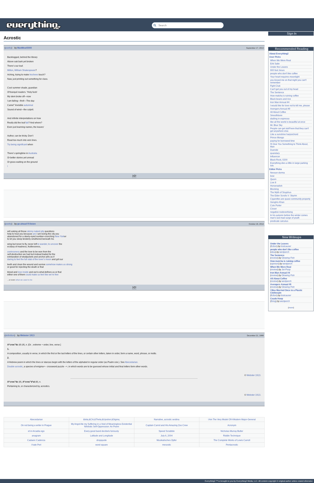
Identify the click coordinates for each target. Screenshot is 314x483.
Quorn (273, 179)
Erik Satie (275, 63)
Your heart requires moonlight (284, 77)
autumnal (28, 105)
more (291, 307)
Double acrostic (15, 366)
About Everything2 (279, 53)
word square (101, 445)
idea (273, 252)
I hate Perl (36, 445)
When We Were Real (280, 60)
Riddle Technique (232, 435)
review (274, 258)
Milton (10, 70)
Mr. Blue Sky (276, 125)
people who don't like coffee (284, 73)
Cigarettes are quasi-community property (290, 199)
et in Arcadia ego (36, 431)
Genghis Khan (277, 202)
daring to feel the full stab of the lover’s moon (29, 259)
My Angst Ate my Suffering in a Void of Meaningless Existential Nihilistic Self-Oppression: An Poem (101, 425)
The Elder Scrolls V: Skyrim (283, 195)
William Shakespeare (24, 70)
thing (273, 301)
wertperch (284, 252)
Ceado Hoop (276, 298)
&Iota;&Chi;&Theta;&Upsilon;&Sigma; (101, 419)
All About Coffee (278, 112)
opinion (274, 263)
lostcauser (286, 246)
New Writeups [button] (291, 237)
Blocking (274, 189)
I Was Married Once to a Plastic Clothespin (286, 291)
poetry (8, 48)
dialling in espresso (279, 118)
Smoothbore (276, 115)
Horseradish (276, 186)
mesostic (166, 445)
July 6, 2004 (167, 435)
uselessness (13, 251)
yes (34, 234)
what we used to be (24, 280)
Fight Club (275, 86)
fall (27, 122)
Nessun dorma (277, 172)
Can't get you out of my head (284, 89)
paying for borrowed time (282, 141)
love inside (23, 272)
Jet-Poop (286, 269)
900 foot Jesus (277, 70)
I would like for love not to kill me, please (290, 105)
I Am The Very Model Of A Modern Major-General (232, 419)
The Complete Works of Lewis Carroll (232, 440)
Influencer (275, 156)
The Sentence (277, 92)
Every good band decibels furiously (101, 431)
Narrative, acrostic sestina (166, 419)
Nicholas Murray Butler (232, 431)
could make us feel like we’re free (42, 274)
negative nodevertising (281, 212)
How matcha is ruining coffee (284, 95)
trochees (34, 74)
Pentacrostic (232, 445)
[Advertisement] (157, 9)
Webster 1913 (27, 335)
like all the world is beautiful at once (287, 122)
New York (59, 236)
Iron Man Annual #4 (279, 102)
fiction (274, 246)
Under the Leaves (279, 67)
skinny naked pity (35, 231)
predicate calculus (279, 221)
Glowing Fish (288, 258)
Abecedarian (131, 362)
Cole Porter (275, 205)
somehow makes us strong (59, 264)
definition (9, 335)
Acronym (232, 425)
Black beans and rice (280, 99)
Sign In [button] (292, 33)
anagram (36, 435)
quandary (275, 153)
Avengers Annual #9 (280, 109)
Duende (274, 150)
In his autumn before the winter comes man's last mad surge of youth (289, 216)
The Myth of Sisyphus (280, 192)
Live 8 (273, 182)
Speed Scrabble (167, 431)
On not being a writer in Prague (36, 425)
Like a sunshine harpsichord (284, 134)
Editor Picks (275, 169)
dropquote (101, 440)
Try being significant (17, 144)
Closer (273, 208)
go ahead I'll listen (26, 224)
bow (272, 176)
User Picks (275, 57)
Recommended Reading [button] (291, 48)
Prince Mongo (277, 137)
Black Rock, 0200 (278, 160)
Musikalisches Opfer (167, 440)
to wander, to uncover (48, 244)
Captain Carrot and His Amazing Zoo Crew (167, 425)
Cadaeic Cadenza (36, 440)
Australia (32, 153)
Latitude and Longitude (101, 435)
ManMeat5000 (24, 48)
